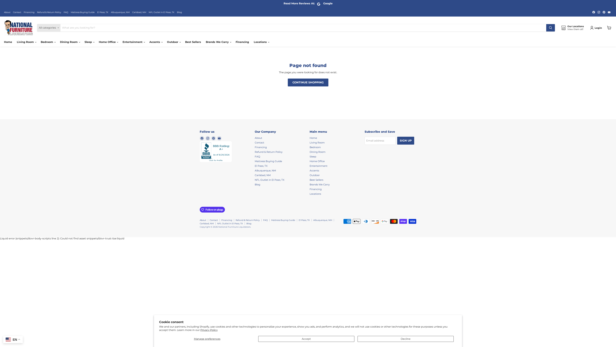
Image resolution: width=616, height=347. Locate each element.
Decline (406, 338)
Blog (179, 12)
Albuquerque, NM (120, 12)
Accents (155, 42)
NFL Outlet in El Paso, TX (161, 12)
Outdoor (173, 42)
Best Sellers (193, 42)
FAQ (66, 12)
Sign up (406, 140)
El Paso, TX (102, 12)
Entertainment (133, 42)
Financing (29, 12)
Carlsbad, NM (139, 12)
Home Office (107, 42)
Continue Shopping (308, 82)
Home (8, 42)
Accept (306, 338)
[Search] (550, 27)
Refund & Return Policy (49, 12)
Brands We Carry (218, 42)
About (7, 12)
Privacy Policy (209, 330)
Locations (261, 42)
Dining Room (69, 42)
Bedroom (47, 42)
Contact (17, 12)
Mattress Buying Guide (83, 12)
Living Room (26, 42)
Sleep (89, 42)
